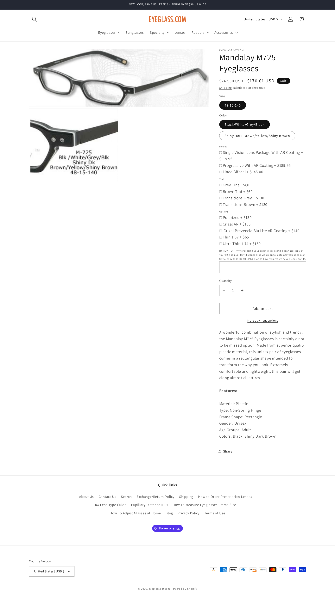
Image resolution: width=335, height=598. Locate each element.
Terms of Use (214, 513)
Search (126, 496)
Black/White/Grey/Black (244, 124)
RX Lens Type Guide (110, 504)
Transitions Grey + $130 (243, 197)
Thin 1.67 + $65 (236, 237)
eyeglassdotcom (159, 588)
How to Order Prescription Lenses (225, 496)
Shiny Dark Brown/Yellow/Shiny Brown (257, 135)
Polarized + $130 (237, 217)
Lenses (223, 146)
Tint (221, 179)
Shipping (225, 87)
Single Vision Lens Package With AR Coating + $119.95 (261, 155)
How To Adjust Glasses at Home (135, 513)
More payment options (262, 320)
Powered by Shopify (184, 588)
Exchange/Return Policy (155, 496)
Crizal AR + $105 (237, 223)
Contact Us (107, 496)
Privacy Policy (188, 513)
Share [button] (227, 451)
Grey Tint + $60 (236, 185)
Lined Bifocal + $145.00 (243, 171)
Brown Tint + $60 (238, 191)
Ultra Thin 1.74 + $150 (242, 243)
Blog (169, 513)
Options (223, 211)
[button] (34, 19)
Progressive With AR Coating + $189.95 (257, 165)
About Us (86, 496)
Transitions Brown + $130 (245, 204)
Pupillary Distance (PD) (149, 504)
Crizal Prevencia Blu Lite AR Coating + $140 (261, 230)
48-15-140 (232, 105)
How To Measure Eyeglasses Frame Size (204, 504)
